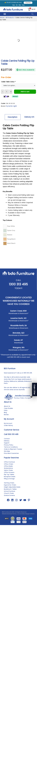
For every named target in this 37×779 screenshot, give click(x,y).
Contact (7, 441)
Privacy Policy (8, 448)
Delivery (6, 444)
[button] (34, 389)
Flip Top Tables (9, 477)
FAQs (5, 413)
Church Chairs (9, 496)
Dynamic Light (11, 106)
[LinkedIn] (12, 502)
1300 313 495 (18, 287)
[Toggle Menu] (5, 14)
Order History (8, 428)
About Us (7, 409)
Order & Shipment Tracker (13, 452)
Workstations (8, 471)
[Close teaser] (31, 397)
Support (6, 446)
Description (12, 117)
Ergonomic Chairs (10, 488)
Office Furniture (9, 465)
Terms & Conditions (11, 450)
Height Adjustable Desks (12, 490)
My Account (8, 426)
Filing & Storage (9, 481)
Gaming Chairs (9, 486)
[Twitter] (20, 502)
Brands (6, 417)
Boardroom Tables (10, 492)
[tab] (13, 117)
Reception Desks (9, 479)
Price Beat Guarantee (11, 456)
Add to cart (25, 92)
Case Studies (8, 411)
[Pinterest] (28, 502)
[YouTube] (24, 502)
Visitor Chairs (8, 473)
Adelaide (21, 384)
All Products (10, 18)
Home (2, 18)
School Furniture (9, 494)
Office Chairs (8, 467)
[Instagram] (16, 502)
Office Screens (9, 475)
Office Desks (8, 469)
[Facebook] (8, 502)
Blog (5, 415)
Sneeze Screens (9, 498)
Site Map (7, 454)
